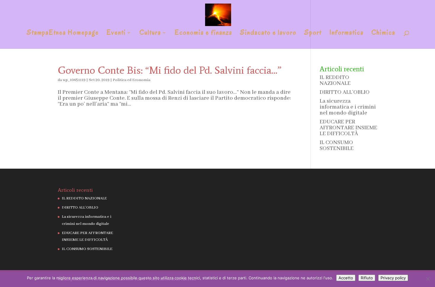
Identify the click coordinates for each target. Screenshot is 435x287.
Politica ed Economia (131, 80)
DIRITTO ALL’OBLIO (345, 92)
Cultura (150, 33)
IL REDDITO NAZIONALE (335, 80)
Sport (313, 33)
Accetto (346, 277)
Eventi (116, 33)
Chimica (383, 33)
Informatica (346, 33)
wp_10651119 (74, 80)
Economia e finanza (203, 33)
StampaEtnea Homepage (63, 33)
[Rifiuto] (428, 279)
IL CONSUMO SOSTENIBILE (337, 145)
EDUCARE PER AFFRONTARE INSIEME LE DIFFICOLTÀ (348, 127)
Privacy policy (393, 277)
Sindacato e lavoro (268, 33)
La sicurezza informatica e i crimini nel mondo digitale (348, 107)
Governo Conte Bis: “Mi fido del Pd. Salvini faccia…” (169, 70)
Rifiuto (367, 277)
